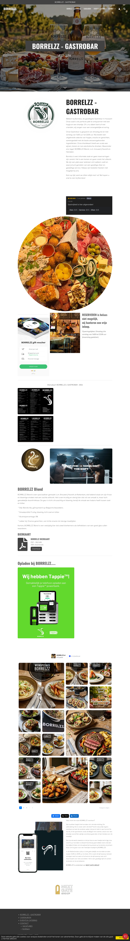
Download (36, 549)
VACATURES (27, 926)
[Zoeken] (124, 9)
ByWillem (26, 929)
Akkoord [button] (122, 938)
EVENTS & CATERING (28, 920)
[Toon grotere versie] (41, 115)
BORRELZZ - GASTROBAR (30, 915)
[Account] (119, 9)
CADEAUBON (25, 917)
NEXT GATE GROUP (92, 865)
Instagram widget (104, 808)
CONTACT (24, 923)
